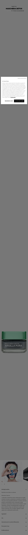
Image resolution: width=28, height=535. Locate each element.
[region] (14, 90)
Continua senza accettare (22, 78)
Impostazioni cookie (9, 100)
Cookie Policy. (13, 97)
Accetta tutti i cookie (19, 100)
